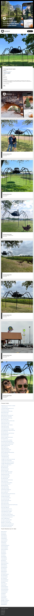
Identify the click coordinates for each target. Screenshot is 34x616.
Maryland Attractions (4, 561)
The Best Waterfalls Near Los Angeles (6, 511)
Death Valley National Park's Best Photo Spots (7, 433)
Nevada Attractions (3, 572)
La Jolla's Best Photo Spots (5, 456)
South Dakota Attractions (4, 590)
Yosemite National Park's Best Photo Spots (7, 525)
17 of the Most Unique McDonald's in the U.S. (7, 408)
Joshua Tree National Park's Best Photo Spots (7, 452)
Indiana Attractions (3, 553)
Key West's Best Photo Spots (5, 455)
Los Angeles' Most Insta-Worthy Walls (6, 460)
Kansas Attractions (3, 556)
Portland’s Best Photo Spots (5, 488)
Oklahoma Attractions (4, 583)
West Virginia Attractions (4, 601)
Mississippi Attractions (4, 567)
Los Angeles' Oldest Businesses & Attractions (7, 463)
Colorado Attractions (4, 538)
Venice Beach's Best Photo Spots (5, 521)
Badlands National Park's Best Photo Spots (7, 415)
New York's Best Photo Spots (5, 477)
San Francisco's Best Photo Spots (6, 497)
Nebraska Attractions (4, 571)
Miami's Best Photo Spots (4, 470)
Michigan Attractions (4, 564)
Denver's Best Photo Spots (5, 434)
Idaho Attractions (3, 550)
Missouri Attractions (4, 568)
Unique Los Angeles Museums (5, 518)
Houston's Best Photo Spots (5, 448)
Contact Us (2, 614)
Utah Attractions (3, 594)
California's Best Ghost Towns (5, 423)
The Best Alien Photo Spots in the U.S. (6, 508)
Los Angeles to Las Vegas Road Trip (6, 464)
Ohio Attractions (3, 582)
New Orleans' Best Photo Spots (5, 475)
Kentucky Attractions (4, 557)
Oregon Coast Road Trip (4, 481)
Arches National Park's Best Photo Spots (6, 411)
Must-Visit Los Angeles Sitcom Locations (6, 471)
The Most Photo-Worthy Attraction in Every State (8, 515)
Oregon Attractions (3, 585)
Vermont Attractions (4, 596)
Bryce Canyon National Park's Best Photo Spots (7, 420)
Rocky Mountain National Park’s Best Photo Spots (8, 493)
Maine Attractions (3, 560)
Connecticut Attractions (4, 539)
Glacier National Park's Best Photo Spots (6, 441)
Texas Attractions (3, 593)
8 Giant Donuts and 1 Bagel (5, 409)
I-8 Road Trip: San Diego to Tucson (6, 449)
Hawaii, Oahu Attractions (4, 549)
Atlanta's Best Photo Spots (4, 412)
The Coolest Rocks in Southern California (7, 514)
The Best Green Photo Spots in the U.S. (6, 510)
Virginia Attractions (3, 597)
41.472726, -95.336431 (6, 73)
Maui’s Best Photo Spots (4, 467)
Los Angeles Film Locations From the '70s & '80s (8, 459)
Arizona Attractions (3, 534)
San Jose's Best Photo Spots (5, 499)
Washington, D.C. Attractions (5, 600)
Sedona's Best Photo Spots (5, 503)
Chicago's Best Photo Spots (5, 426)
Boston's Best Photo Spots (4, 419)
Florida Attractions (3, 542)
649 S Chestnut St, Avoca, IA (7, 71)
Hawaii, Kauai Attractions (4, 546)
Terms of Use (3, 612)
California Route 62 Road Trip (5, 422)
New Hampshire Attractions (5, 574)
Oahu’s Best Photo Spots (4, 478)
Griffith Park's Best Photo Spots (5, 445)
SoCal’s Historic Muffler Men (5, 507)
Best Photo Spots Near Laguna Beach (6, 416)
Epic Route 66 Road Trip (4, 438)
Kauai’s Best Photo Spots (4, 453)
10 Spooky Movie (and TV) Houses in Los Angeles (8, 405)
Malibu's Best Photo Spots (4, 466)
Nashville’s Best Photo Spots (5, 474)
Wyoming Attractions (4, 604)
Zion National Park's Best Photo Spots (6, 526)
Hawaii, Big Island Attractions (5, 545)
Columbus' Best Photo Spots (5, 427)
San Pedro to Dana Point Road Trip (6, 500)
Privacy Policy (3, 611)
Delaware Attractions (4, 541)
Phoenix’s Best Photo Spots (5, 486)
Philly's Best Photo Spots (4, 485)
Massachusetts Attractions (4, 563)
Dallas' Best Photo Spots (4, 431)
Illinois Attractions (3, 552)
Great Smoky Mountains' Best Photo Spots (7, 444)
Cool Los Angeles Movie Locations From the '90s (8, 430)
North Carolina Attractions (4, 579)
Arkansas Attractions (4, 535)
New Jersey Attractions (4, 575)
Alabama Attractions (4, 531)
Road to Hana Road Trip (4, 492)
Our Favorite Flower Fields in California (6, 482)
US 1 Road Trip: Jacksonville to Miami (6, 519)
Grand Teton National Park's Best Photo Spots (7, 442)
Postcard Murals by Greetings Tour (6, 489)
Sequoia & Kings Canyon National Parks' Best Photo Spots (9, 504)
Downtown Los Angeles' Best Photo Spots (7, 437)
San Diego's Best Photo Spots (5, 496)
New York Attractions (4, 578)
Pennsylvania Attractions (4, 586)
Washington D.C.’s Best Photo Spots (6, 522)
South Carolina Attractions (4, 589)
